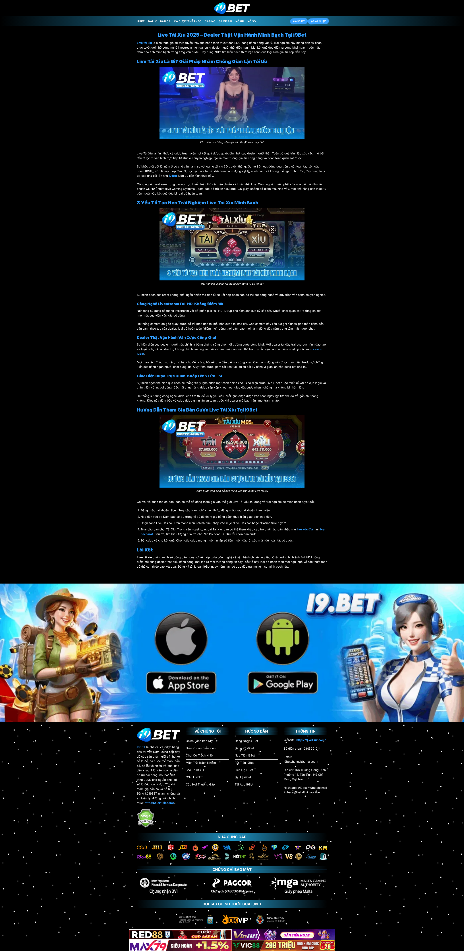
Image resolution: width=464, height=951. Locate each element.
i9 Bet (173, 175)
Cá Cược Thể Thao (188, 21)
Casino (210, 21)
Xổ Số (251, 21)
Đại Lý (152, 21)
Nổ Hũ (239, 21)
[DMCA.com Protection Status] (145, 818)
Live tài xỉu (144, 43)
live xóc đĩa (305, 529)
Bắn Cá (165, 21)
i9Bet (141, 21)
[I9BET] (232, 8)
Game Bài (225, 21)
